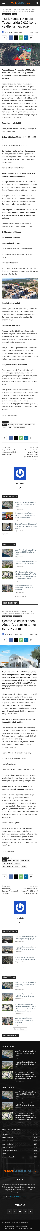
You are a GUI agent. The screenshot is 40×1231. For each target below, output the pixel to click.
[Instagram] (25, 1211)
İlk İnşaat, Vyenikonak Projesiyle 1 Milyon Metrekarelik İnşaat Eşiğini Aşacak (26, 526)
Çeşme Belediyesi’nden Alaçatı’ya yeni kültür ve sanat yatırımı (10, 452)
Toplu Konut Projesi (19, 427)
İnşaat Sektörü (19, 424)
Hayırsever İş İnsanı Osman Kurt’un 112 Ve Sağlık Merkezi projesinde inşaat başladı (25, 515)
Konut (4, 427)
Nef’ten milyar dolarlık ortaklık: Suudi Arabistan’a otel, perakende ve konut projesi (30, 454)
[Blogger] (9, 1211)
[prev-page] (3, 534)
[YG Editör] (3, 32)
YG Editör (9, 32)
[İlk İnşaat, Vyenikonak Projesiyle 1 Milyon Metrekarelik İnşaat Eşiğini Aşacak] (7, 527)
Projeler (14, 14)
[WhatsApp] (21, 37)
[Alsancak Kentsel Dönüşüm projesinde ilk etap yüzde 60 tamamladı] (7, 588)
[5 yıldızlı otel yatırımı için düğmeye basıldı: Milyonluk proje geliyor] (7, 564)
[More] (30, 37)
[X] (16, 37)
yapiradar (13, 422)
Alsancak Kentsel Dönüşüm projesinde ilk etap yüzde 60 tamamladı (24, 588)
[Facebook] (11, 37)
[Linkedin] (26, 37)
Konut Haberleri (21, 9)
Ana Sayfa (5, 9)
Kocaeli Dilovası (30, 424)
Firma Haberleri (7, 529)
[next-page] (7, 534)
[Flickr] (20, 1211)
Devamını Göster (19, 596)
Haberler (12, 9)
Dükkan (10, 424)
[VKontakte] (30, 1211)
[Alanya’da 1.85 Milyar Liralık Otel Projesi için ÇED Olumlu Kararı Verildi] (7, 505)
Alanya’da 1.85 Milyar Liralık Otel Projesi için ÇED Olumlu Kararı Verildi (25, 504)
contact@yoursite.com (18, 1197)
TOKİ (10, 427)
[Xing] (20, 487)
